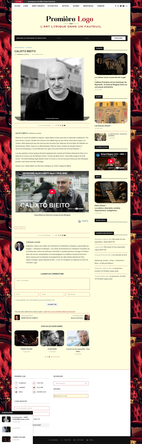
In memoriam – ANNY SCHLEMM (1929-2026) (21, 418)
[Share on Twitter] (60, 125)
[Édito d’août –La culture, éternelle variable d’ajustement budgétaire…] (111, 192)
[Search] (127, 6)
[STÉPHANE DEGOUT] (78, 338)
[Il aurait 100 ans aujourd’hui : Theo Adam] (52, 338)
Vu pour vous (53, 6)
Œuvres (76, 6)
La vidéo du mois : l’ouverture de (117, 134)
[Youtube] (121, 6)
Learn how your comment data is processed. (59, 312)
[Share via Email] (64, 125)
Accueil (17, 6)
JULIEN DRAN (26, 349)
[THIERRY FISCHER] (6, 439)
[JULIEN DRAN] (26, 338)
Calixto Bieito (20, 227)
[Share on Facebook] (58, 125)
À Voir (25, 6)
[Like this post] (57, 125)
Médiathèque (88, 6)
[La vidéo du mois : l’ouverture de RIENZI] (100, 137)
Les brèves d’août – (103, 126)
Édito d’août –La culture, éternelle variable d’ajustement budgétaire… (107, 208)
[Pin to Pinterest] (62, 125)
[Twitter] (118, 6)
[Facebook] (115, 6)
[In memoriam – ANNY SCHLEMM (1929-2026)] (6, 419)
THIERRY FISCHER (19, 437)
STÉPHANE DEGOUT (78, 349)
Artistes (65, 6)
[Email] (123, 6)
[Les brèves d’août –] (111, 112)
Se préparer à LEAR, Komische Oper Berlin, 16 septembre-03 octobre (51, 1)
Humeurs (100, 6)
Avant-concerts (38, 6)
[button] (24, 1)
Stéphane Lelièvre (23, 54)
